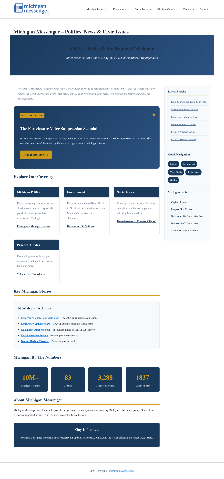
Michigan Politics (96, 9)
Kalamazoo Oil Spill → (80, 226)
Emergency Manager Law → (33, 226)
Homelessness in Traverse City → (136, 221)
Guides (173, 180)
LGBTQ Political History (183, 139)
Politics (173, 164)
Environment (120, 9)
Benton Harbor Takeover (183, 124)
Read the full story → (35, 155)
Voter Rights (176, 172)
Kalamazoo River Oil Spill (184, 109)
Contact (204, 9)
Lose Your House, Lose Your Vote (188, 101)
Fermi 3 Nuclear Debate (183, 131)
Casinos (187, 9)
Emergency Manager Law (184, 116)
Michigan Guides (166, 9)
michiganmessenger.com (121, 470)
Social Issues (141, 9)
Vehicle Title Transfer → (31, 274)
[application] (106, 9)
